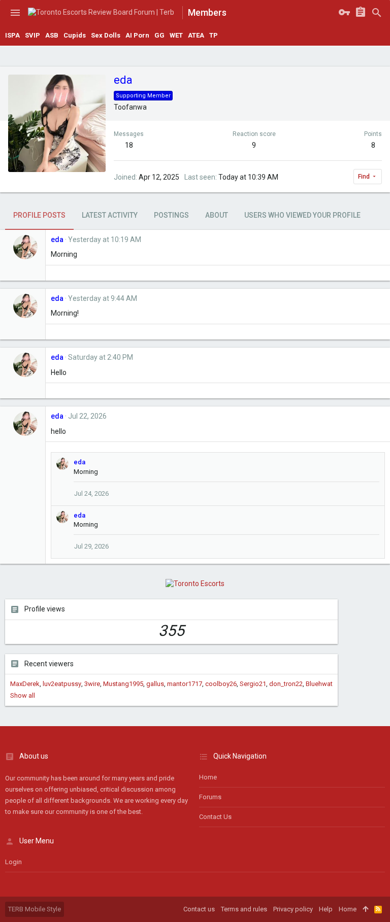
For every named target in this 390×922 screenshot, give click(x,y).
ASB (51, 35)
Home (208, 777)
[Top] (365, 909)
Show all (22, 695)
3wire (92, 684)
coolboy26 (221, 684)
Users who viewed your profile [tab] (302, 215)
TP (213, 35)
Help (326, 909)
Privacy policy (293, 909)
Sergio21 (253, 684)
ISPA (12, 35)
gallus (155, 684)
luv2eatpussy (62, 684)
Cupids (74, 35)
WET (176, 35)
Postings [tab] (171, 215)
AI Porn (137, 35)
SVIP (32, 35)
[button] (15, 13)
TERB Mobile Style (34, 909)
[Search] (377, 13)
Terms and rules (244, 909)
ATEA (196, 35)
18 (129, 145)
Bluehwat (319, 684)
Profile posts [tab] (39, 215)
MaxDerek (25, 684)
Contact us (215, 817)
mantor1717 (184, 684)
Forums (210, 797)
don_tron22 (286, 684)
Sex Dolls (105, 35)
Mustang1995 (123, 684)
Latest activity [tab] (110, 215)
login (13, 862)
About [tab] (216, 215)
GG (159, 35)
